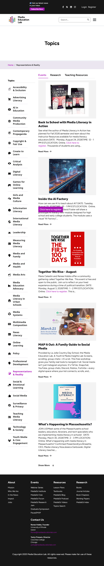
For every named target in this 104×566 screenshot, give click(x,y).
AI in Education (18, 109)
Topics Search (59, 506)
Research (55, 75)
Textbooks (58, 491)
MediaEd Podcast (61, 498)
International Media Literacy (20, 221)
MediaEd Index (82, 502)
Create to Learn (18, 153)
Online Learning (18, 344)
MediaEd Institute (38, 491)
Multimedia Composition (20, 324)
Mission (11, 487)
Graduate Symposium (40, 509)
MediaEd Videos (60, 502)
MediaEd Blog (59, 495)
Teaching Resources (76, 75)
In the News (13, 495)
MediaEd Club (37, 495)
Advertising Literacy (19, 99)
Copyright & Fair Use (19, 143)
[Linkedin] (71, 7)
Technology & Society (19, 428)
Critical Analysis (17, 163)
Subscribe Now (37, 9)
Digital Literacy (17, 173)
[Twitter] (67, 7)
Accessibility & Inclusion (20, 89)
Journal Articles (82, 491)
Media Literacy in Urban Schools (19, 300)
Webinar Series (37, 487)
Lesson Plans (59, 487)
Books (79, 487)
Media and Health (19, 265)
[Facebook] (63, 7)
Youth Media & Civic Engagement (20, 440)
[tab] (44, 75)
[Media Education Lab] (19, 19)
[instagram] (74, 7)
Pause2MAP (36, 513)
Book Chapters (82, 495)
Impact (11, 498)
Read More (43, 151)
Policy (16, 353)
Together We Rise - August (57, 272)
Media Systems (17, 313)
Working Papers (83, 498)
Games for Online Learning (19, 184)
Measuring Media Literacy (19, 243)
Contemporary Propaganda (21, 132)
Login (84, 7)
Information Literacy (20, 210)
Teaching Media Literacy (18, 416)
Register (92, 7)
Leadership (19, 232)
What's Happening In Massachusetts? (65, 424)
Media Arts (19, 274)
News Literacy (17, 334)
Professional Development (20, 363)
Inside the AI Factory (53, 199)
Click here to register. (57, 291)
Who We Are (13, 491)
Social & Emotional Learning (18, 384)
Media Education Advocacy (18, 285)
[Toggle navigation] (94, 19)
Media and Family (19, 255)
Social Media (20, 395)
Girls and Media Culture (18, 198)
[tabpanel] (67, 273)
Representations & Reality (22, 373)
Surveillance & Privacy (20, 405)
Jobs (10, 502)
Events (42, 75)
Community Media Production (19, 120)
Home (10, 65)
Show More (44, 465)
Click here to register (51, 209)
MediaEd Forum (37, 498)
